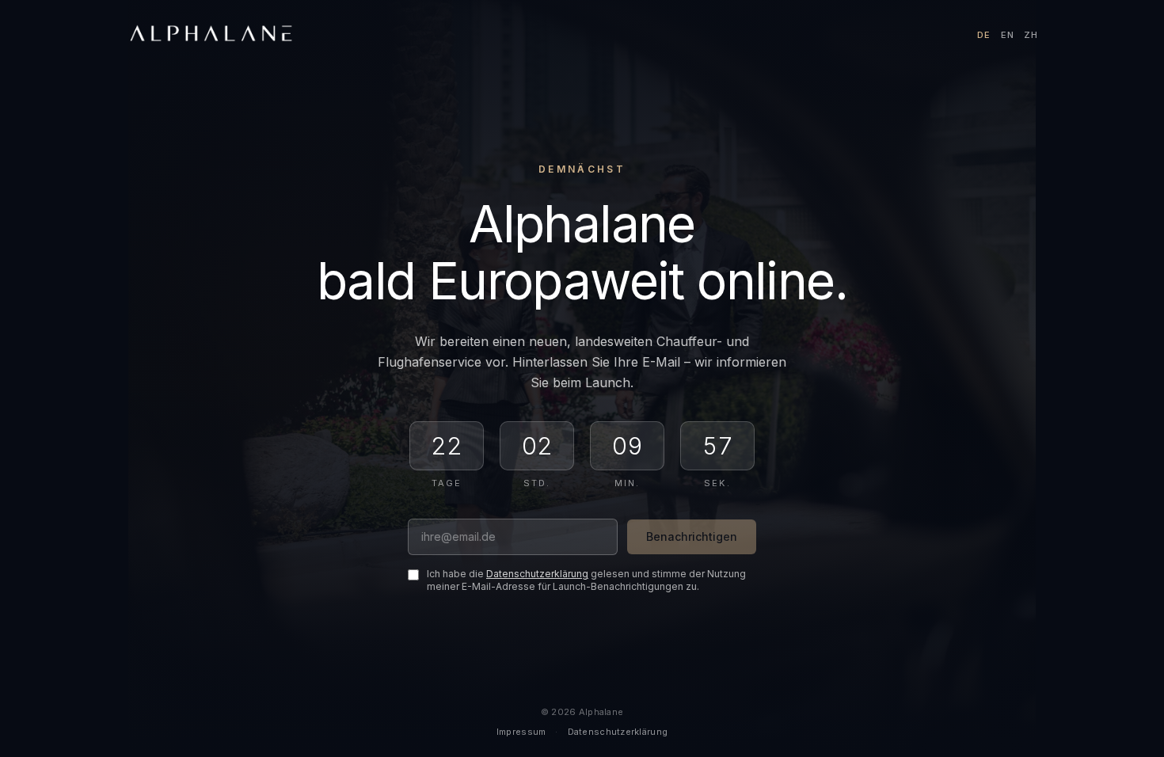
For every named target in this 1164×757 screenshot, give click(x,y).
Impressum (521, 731)
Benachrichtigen (691, 536)
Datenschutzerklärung (537, 574)
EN (1007, 34)
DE (984, 34)
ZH (1031, 34)
